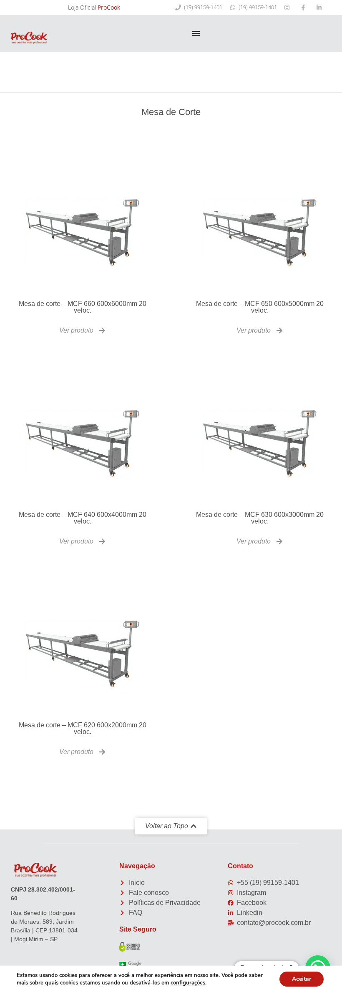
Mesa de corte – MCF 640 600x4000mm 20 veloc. (82, 518)
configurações (188, 983)
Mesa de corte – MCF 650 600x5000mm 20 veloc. (260, 307)
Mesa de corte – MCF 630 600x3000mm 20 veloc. (260, 518)
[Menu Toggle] (196, 33)
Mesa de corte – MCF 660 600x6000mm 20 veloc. (82, 307)
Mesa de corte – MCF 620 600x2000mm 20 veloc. (82, 728)
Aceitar (301, 979)
